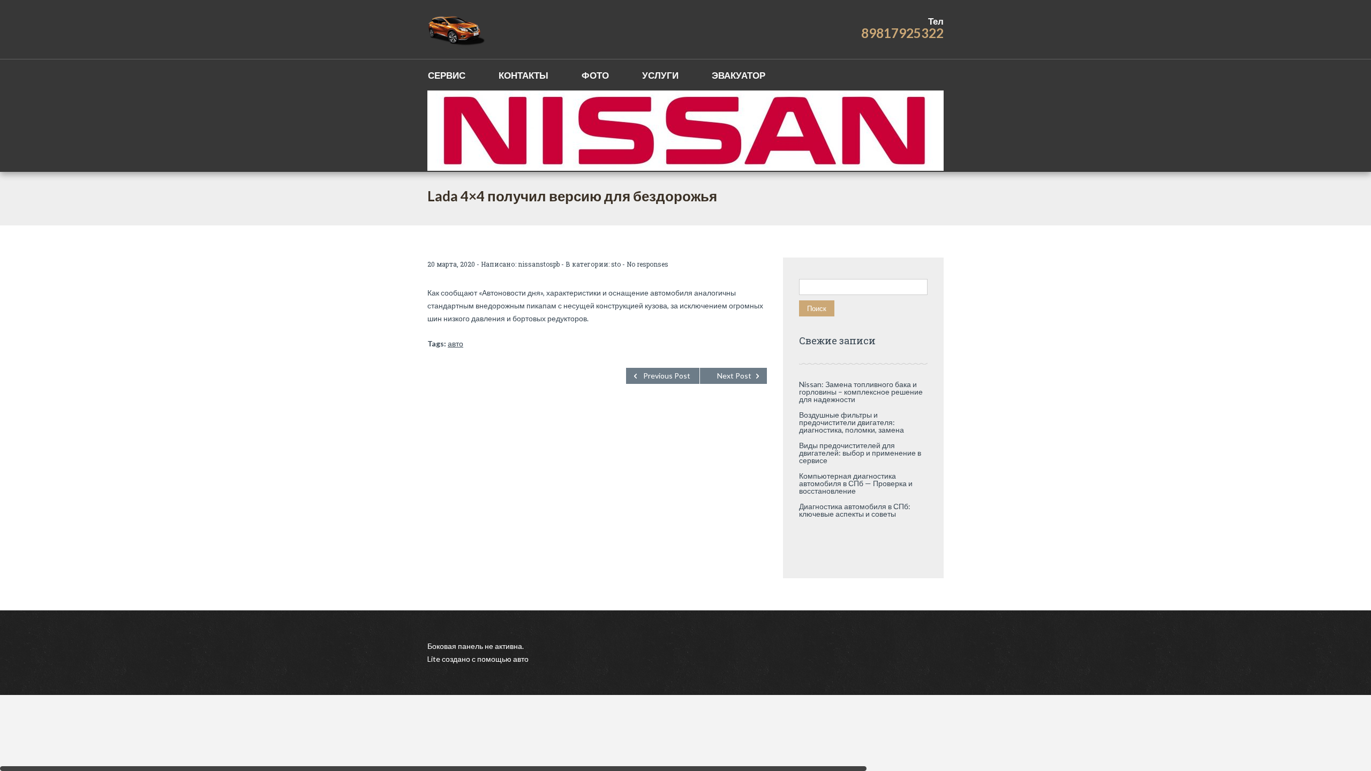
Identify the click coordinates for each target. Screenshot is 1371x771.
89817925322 (902, 33)
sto (616, 264)
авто (455, 343)
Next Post (734, 375)
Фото (595, 75)
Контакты (523, 75)
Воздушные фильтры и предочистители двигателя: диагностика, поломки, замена (851, 422)
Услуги (660, 75)
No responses (647, 264)
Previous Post (666, 375)
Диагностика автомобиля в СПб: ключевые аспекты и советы (854, 510)
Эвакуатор (738, 75)
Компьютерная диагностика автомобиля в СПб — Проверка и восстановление (856, 483)
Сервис (446, 75)
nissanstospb (539, 264)
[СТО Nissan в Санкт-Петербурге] (457, 29)
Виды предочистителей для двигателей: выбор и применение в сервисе (860, 453)
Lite (434, 658)
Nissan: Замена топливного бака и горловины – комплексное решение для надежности (861, 392)
